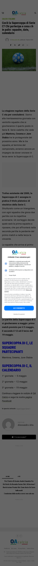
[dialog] (19, 283)
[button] (19, 275)
